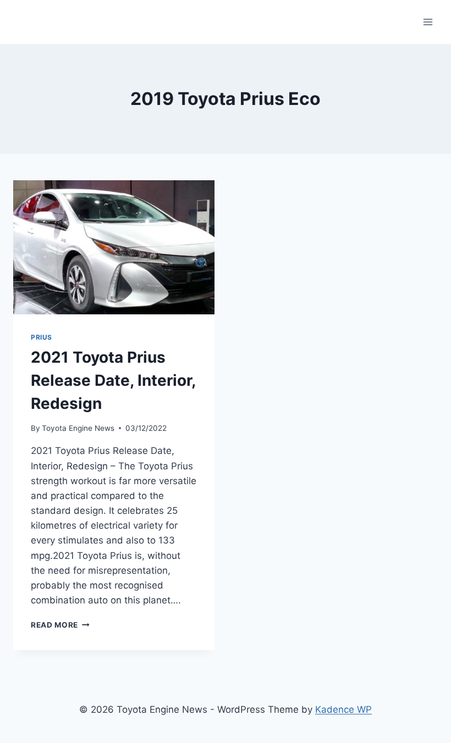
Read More (60, 624)
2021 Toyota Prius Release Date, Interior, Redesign (113, 380)
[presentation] (114, 247)
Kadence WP (343, 709)
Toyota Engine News (78, 428)
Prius (41, 337)
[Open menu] (427, 21)
